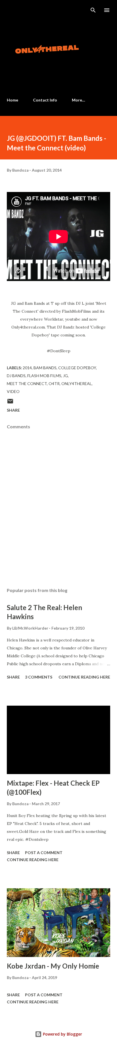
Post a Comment (43, 852)
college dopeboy (77, 367)
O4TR (54, 383)
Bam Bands (45, 367)
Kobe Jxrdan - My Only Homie (53, 966)
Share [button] (13, 410)
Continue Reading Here (84, 677)
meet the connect (27, 383)
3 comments (38, 677)
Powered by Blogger (62, 1034)
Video (13, 391)
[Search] (93, 10)
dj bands (16, 375)
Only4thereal (76, 383)
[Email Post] (10, 403)
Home (12, 100)
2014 (27, 367)
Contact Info (45, 100)
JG (65, 375)
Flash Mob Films (44, 375)
